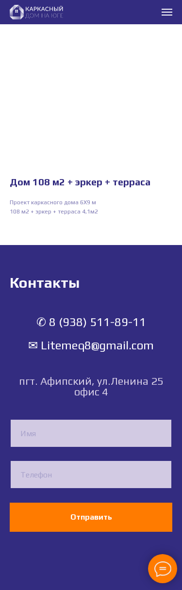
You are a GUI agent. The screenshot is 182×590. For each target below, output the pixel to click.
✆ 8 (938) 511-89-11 (91, 321)
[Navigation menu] (167, 12)
